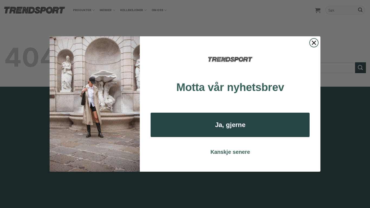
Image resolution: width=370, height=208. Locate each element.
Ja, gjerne (230, 124)
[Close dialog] (314, 42)
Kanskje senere (230, 152)
